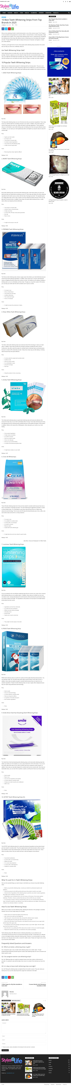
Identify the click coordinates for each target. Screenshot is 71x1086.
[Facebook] (63, 2)
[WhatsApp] (12, 28)
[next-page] (45, 1000)
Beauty (16, 12)
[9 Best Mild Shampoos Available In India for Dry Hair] (8, 1008)
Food (21, 12)
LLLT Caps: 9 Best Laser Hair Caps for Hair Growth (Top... (39, 1075)
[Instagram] (65, 2)
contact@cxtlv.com (10, 1073)
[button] (68, 12)
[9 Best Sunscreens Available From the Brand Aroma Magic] (24, 1008)
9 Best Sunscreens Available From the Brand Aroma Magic (23, 1014)
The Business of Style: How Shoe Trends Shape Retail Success (58, 25)
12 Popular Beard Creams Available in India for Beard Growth (58, 200)
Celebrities (34, 12)
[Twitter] (68, 2)
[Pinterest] (9, 28)
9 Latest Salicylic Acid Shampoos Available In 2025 (37, 985)
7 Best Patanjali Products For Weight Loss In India (59, 174)
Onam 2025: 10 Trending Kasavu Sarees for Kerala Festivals (59, 37)
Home (4, 12)
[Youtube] (70, 2)
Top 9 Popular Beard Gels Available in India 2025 (58, 19)
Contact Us (65, 1084)
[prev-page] (43, 1000)
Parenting (48, 12)
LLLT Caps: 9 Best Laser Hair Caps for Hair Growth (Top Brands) (38, 1015)
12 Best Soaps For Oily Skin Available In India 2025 (12, 985)
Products (55, 12)
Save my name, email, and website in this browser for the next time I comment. (19, 1047)
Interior (41, 12)
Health (27, 12)
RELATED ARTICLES (6, 1000)
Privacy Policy (46, 1084)
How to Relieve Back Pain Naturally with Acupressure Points (59, 31)
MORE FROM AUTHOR (16, 1000)
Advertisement (58, 1084)
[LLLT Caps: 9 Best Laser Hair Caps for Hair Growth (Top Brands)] (39, 1008)
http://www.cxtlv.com (13, 993)
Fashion (10, 12)
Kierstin (4, 24)
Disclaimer (52, 1084)
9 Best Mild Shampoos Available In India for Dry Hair (8, 1014)
